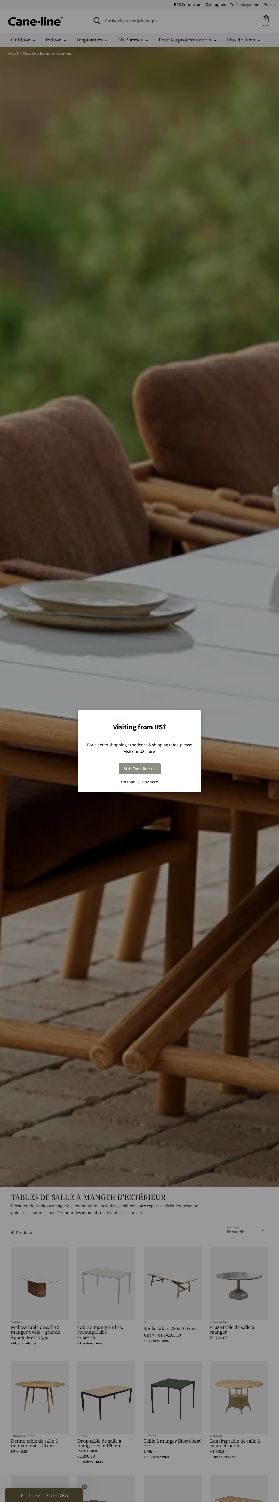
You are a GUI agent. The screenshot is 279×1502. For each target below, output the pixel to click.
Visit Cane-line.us (139, 769)
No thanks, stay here (139, 782)
